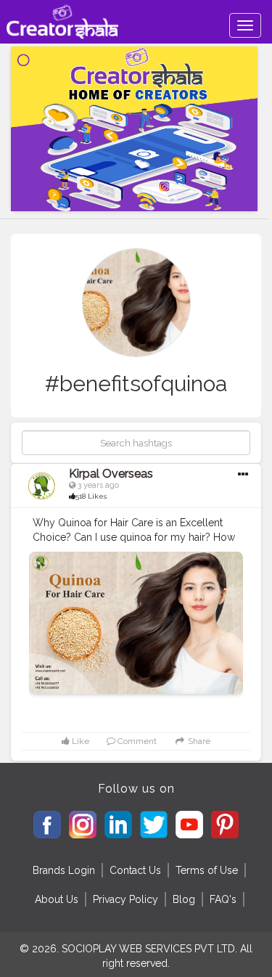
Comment (136, 741)
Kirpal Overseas (111, 474)
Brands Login (64, 870)
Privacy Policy (125, 899)
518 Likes (91, 496)
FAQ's (223, 899)
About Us (56, 899)
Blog (184, 899)
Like (79, 741)
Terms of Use (207, 870)
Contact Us (135, 870)
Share (198, 741)
